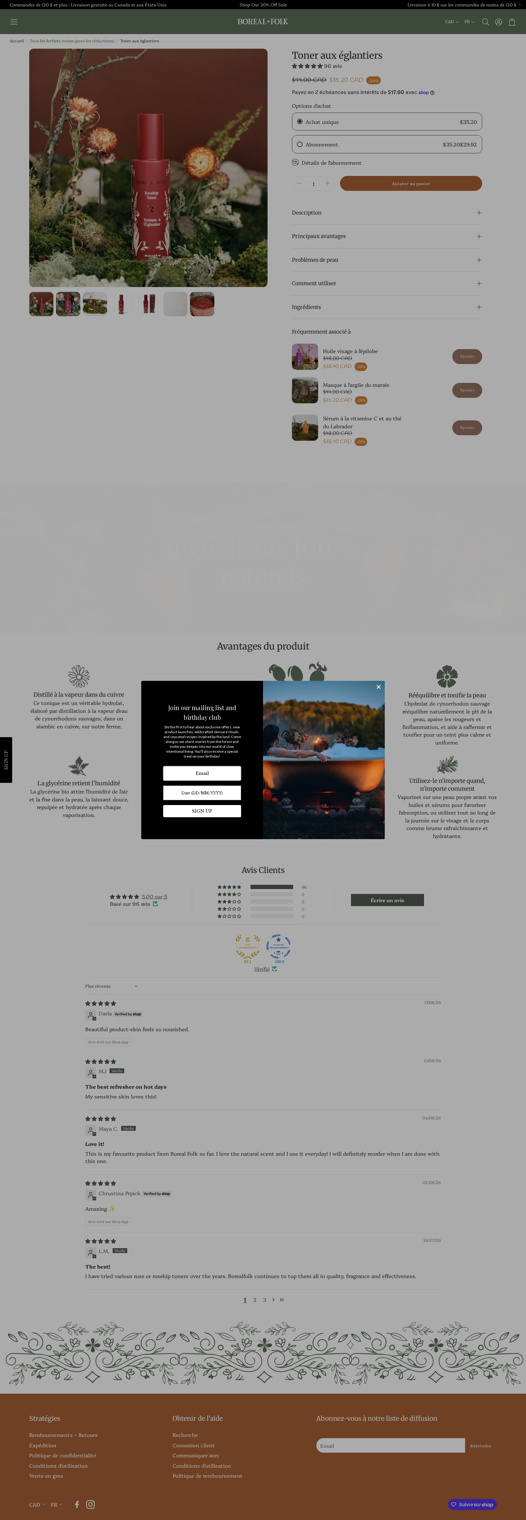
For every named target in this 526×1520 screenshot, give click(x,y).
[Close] (378, 687)
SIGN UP (202, 811)
